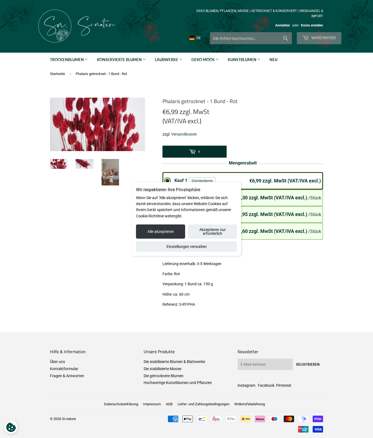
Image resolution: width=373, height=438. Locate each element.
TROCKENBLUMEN (67, 59)
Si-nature (69, 419)
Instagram (246, 385)
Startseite (57, 74)
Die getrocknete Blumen (163, 376)
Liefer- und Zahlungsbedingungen (203, 404)
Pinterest (283, 385)
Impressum (152, 404)
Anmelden (282, 25)
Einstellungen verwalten (187, 246)
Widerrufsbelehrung (249, 404)
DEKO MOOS (203, 59)
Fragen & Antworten (67, 376)
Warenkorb (323, 37)
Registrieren (307, 364)
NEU (273, 59)
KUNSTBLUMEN (242, 59)
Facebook (266, 385)
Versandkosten (184, 134)
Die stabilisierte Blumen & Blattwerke (174, 361)
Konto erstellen (312, 25)
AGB (169, 404)
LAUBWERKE (167, 59)
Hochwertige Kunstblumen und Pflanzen (178, 382)
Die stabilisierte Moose (162, 369)
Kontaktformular (64, 369)
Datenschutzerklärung (121, 404)
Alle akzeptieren (160, 231)
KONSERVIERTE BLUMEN (120, 59)
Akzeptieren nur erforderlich (212, 231)
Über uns (57, 361)
